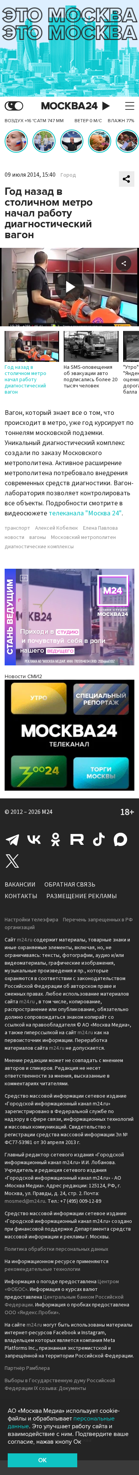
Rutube (77, 839)
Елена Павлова (100, 528)
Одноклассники (55, 839)
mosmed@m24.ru (25, 1201)
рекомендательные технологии (42, 1269)
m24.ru (24, 940)
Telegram (12, 839)
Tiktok (99, 839)
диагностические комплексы (39, 546)
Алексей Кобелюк (56, 528)
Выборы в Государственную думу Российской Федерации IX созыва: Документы (60, 1384)
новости (14, 537)
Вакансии (20, 884)
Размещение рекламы (81, 896)
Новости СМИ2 (23, 676)
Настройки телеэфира (31, 920)
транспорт (17, 528)
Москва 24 (69, 106)
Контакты (21, 896)
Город (68, 175)
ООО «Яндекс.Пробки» (32, 1312)
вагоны (37, 537)
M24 (47, 812)
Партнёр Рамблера (27, 1368)
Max (120, 839)
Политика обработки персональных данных (56, 1249)
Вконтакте (34, 839)
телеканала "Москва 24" (85, 513)
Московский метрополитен (83, 537)
